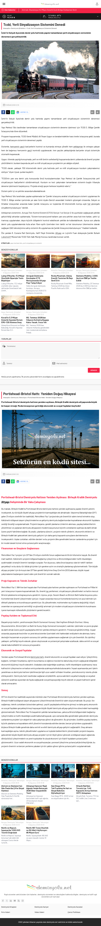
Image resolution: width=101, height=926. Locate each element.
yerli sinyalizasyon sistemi (32, 243)
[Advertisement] (50, 863)
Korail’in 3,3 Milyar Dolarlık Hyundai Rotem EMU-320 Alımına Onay (11, 319)
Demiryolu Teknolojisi (19, 397)
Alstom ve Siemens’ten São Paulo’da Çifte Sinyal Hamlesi (12, 788)
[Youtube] (14, 900)
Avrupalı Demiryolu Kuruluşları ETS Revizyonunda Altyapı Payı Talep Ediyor (36, 279)
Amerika (54, 270)
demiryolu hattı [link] (37, 657)
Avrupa (4, 270)
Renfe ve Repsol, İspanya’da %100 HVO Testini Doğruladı (10, 830)
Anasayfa (6, 28)
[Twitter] (6, 900)
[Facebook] (2, 900)
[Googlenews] (22, 900)
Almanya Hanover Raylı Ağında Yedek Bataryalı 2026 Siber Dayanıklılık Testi (36, 789)
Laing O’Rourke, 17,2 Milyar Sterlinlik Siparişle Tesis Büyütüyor (12, 278)
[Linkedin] (10, 900)
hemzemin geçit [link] (17, 146)
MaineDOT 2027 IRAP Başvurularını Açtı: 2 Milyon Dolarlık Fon (46, 10)
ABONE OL (24, 112)
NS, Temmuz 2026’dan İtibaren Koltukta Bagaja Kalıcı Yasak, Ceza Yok (37, 319)
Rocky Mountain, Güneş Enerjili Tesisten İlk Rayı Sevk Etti (62, 278)
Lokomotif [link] (6, 237)
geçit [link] (29, 150)
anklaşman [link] (78, 146)
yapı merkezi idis (16, 243)
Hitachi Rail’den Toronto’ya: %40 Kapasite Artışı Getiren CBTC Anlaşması (86, 789)
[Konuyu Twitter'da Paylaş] (8, 112)
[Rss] (18, 900)
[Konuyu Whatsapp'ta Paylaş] (13, 112)
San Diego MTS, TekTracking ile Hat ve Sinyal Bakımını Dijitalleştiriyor (61, 789)
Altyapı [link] (58, 233)
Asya (3, 312)
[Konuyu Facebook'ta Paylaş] (3, 112)
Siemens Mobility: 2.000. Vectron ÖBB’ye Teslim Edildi (87, 278)
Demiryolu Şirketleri (18, 28)
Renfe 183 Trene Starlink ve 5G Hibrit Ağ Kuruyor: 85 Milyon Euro (37, 830)
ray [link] (47, 591)
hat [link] (89, 204)
